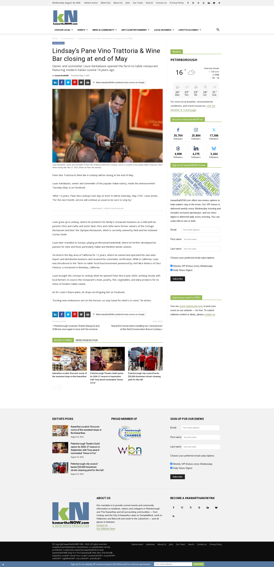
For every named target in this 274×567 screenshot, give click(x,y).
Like (178, 128)
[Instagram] (193, 3)
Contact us (161, 2)
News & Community (103, 29)
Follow (196, 128)
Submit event (91, 2)
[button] (218, 30)
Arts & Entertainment (134, 29)
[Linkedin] (208, 3)
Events (81, 29)
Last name (175, 248)
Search (149, 2)
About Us (118, 2)
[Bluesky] (214, 3)
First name (176, 239)
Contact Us (102, 525)
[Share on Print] (88, 82)
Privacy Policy (177, 2)
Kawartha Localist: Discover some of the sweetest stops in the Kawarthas (86, 429)
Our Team (138, 2)
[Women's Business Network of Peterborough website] (129, 454)
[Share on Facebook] (62, 82)
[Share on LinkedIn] (55, 82)
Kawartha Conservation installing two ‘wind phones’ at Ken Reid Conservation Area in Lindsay (137, 327)
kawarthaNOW (62, 75)
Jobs (128, 2)
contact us (209, 314)
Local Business (162, 29)
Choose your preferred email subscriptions (192, 257)
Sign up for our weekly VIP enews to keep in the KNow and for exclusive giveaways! (111, 564)
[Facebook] (188, 3)
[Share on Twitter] (68, 82)
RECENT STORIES (63, 340)
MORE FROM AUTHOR (87, 340)
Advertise (106, 2)
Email (175, 229)
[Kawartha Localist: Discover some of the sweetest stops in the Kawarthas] (69, 359)
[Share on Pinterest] (75, 82)
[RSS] (219, 3)
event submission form (191, 306)
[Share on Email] (81, 82)
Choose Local (62, 29)
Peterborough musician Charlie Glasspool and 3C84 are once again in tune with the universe (75, 327)
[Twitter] (198, 3)
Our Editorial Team (106, 528)
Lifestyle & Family (189, 29)
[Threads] (203, 3)
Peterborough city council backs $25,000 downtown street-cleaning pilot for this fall (144, 376)
